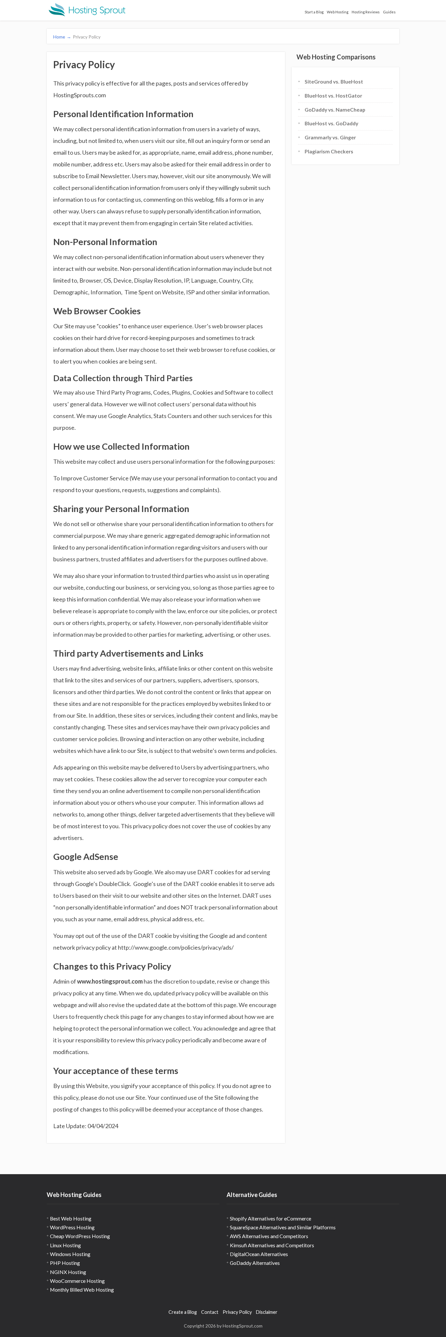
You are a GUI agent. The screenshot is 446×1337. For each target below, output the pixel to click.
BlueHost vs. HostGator (333, 95)
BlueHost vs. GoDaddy (331, 123)
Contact (209, 1312)
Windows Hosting (70, 1254)
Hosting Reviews (366, 12)
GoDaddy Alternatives (255, 1263)
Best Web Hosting (70, 1218)
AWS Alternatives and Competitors (269, 1236)
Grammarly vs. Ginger (330, 137)
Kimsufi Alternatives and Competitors (272, 1245)
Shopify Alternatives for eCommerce (270, 1218)
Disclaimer (267, 1312)
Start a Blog (314, 12)
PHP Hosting (65, 1263)
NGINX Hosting (68, 1272)
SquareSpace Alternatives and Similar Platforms (283, 1227)
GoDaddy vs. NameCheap (335, 109)
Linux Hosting (65, 1245)
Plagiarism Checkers (329, 151)
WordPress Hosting (72, 1227)
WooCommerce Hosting (77, 1281)
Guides (389, 12)
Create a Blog (182, 1312)
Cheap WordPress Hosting (80, 1236)
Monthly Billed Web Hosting (82, 1289)
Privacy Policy (237, 1312)
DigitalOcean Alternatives (259, 1254)
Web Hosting (337, 12)
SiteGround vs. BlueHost (334, 81)
